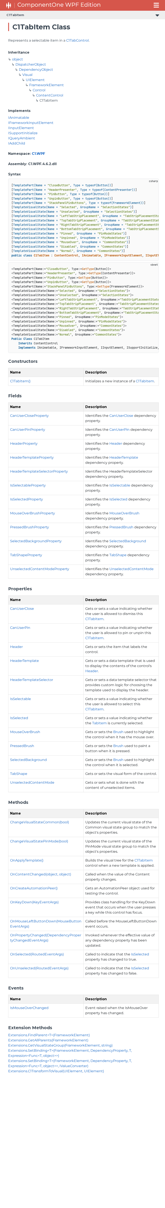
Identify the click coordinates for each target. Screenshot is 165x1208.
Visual (27, 75)
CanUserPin (119, 430)
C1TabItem (15, 15)
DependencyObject (36, 70)
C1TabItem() (20, 381)
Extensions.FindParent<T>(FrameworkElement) (49, 1035)
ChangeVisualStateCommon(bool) (39, 822)
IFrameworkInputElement (30, 123)
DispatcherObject (30, 64)
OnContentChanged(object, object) (40, 874)
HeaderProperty (24, 443)
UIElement (35, 80)
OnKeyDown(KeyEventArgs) (34, 902)
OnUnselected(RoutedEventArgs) (39, 968)
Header (115, 443)
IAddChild (16, 143)
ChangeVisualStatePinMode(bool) (39, 841)
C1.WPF (38, 154)
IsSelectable (119, 485)
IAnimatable (18, 118)
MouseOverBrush (124, 513)
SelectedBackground (127, 541)
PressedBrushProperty (29, 527)
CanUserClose (121, 416)
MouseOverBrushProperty (32, 513)
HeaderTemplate (123, 457)
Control (39, 90)
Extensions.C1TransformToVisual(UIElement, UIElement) (56, 1071)
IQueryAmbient (21, 138)
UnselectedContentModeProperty (39, 569)
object (17, 59)
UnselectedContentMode (131, 569)
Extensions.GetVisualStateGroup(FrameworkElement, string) (60, 1045)
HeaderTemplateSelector (31, 680)
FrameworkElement (46, 85)
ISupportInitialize (23, 133)
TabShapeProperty (26, 555)
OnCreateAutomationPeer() (34, 888)
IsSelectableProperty (28, 485)
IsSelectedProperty (26, 499)
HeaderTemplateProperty (32, 457)
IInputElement (21, 128)
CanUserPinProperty (27, 430)
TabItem (99, 723)
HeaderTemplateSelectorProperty (39, 471)
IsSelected (118, 499)
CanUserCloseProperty (29, 416)
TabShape (118, 555)
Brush (118, 732)
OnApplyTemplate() (26, 860)
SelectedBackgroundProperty (36, 541)
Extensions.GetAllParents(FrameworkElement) (48, 1040)
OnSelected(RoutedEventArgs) (37, 954)
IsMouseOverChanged (29, 1008)
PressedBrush (121, 527)
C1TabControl (77, 40)
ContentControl (49, 95)
